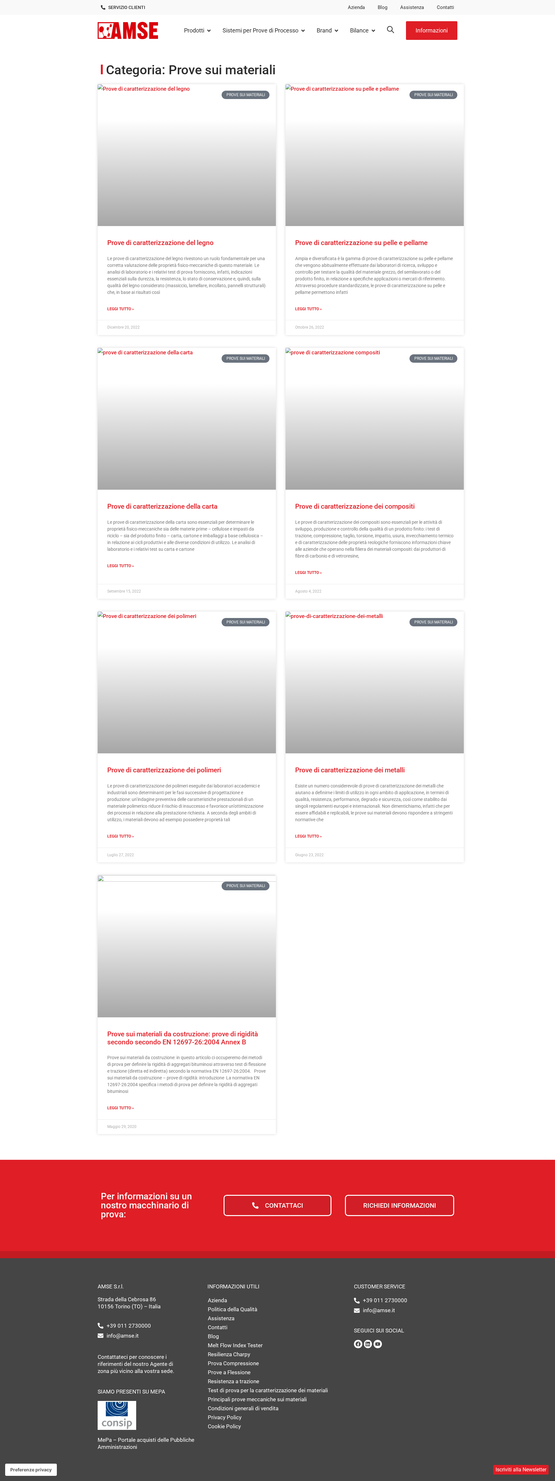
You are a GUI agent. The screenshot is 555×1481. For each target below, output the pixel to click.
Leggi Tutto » (120, 309)
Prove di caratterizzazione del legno (160, 243)
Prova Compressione (233, 1363)
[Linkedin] (368, 1344)
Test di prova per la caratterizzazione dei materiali (268, 1390)
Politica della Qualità (232, 1309)
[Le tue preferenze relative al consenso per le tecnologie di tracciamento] (31, 1470)
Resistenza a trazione (233, 1381)
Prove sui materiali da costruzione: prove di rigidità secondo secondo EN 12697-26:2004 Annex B (182, 1038)
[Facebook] (358, 1344)
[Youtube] (378, 1344)
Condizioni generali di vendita (243, 1408)
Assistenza (412, 7)
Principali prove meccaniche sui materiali (257, 1399)
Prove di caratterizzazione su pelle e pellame (361, 243)
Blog (382, 7)
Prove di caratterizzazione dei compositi (355, 506)
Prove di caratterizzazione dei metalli (350, 770)
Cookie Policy (224, 1426)
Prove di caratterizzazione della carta (162, 506)
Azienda (356, 7)
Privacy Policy (225, 1417)
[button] (198, 30)
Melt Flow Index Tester (235, 1345)
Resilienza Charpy (229, 1354)
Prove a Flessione (229, 1372)
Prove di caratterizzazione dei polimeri (164, 770)
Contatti (445, 7)
